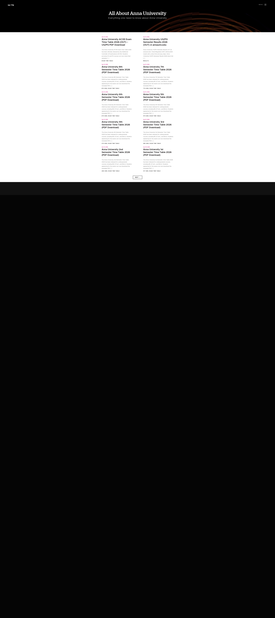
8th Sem (104, 88)
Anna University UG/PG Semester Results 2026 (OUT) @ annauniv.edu (155, 42)
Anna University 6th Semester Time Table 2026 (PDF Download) (116, 97)
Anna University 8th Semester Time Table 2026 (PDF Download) (116, 69)
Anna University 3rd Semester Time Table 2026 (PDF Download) (157, 125)
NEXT (137, 177)
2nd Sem (104, 171)
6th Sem (104, 116)
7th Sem (146, 88)
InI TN (11, 5)
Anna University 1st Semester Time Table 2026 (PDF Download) (157, 152)
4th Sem (104, 143)
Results (146, 60)
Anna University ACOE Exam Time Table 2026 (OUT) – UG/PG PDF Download (117, 42)
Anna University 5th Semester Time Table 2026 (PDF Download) (157, 97)
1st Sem (145, 171)
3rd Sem (146, 143)
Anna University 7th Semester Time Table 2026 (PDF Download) (157, 69)
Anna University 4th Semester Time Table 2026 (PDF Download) (116, 125)
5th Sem (146, 116)
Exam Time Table (107, 60)
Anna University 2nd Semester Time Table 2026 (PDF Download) (116, 152)
